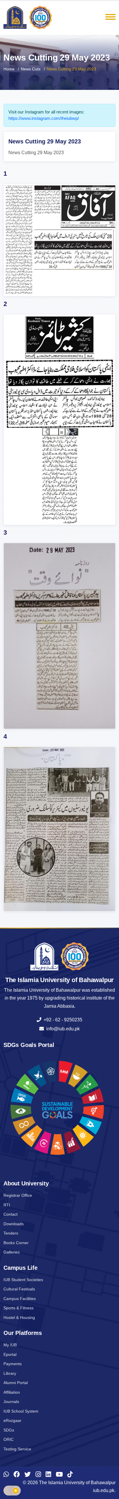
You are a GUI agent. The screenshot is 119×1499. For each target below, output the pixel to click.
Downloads (13, 1223)
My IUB (10, 1344)
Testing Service (17, 1449)
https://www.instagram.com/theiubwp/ (43, 118)
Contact (10, 1214)
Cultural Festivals (19, 1289)
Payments (12, 1363)
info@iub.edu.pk (62, 1028)
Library (9, 1373)
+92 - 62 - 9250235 (61, 1019)
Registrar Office (17, 1195)
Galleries (11, 1252)
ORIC (8, 1439)
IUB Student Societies (23, 1279)
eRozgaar (12, 1420)
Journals (11, 1401)
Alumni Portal (15, 1382)
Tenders (10, 1233)
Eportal (9, 1354)
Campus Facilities (19, 1298)
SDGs (8, 1430)
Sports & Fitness (18, 1308)
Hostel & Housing (19, 1317)
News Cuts (30, 69)
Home (8, 69)
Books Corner (16, 1242)
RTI (6, 1205)
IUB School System (20, 1411)
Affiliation (11, 1392)
